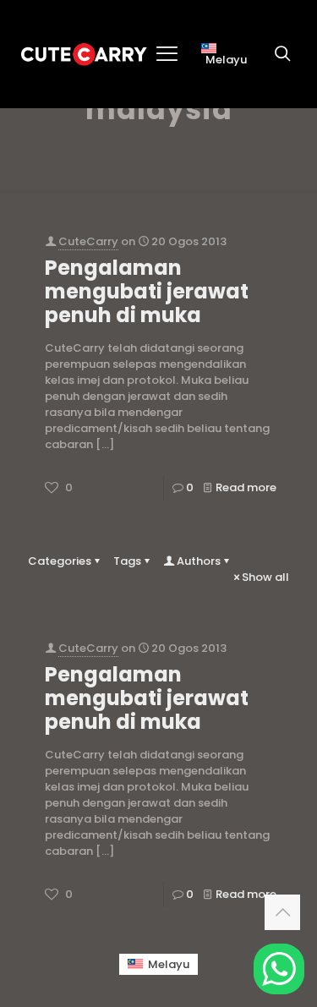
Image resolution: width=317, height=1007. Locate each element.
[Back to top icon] (282, 912)
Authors (199, 561)
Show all (265, 577)
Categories (59, 561)
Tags (127, 561)
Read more (246, 487)
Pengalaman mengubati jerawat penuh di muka (147, 291)
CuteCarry (88, 241)
